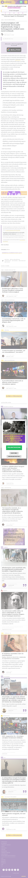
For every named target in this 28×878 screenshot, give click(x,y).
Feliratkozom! (14, 447)
